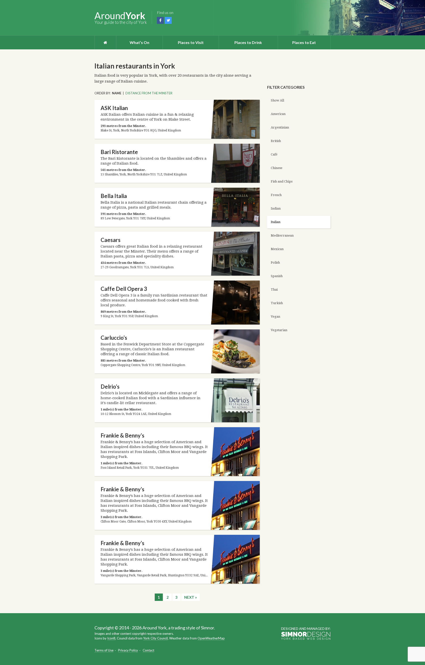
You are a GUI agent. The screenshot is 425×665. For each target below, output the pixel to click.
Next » (190, 597)
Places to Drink (248, 42)
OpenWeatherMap (211, 638)
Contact (148, 650)
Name (116, 93)
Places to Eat (304, 42)
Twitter (168, 20)
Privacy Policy (128, 650)
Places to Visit (191, 42)
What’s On (139, 42)
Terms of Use (103, 650)
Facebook (160, 20)
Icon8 (111, 638)
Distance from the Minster (148, 93)
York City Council (155, 638)
